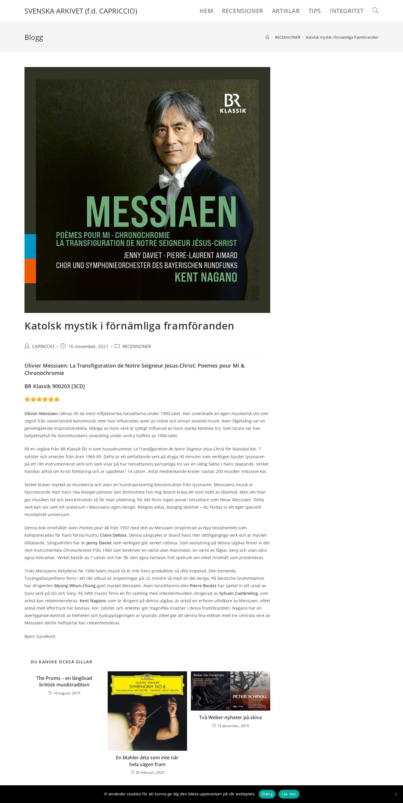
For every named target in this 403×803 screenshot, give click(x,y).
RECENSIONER (136, 346)
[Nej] (396, 794)
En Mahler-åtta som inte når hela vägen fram (147, 760)
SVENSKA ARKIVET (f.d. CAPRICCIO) (80, 11)
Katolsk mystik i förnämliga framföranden (342, 37)
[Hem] (267, 37)
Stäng (267, 793)
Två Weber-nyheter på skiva (230, 717)
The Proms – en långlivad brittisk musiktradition (64, 681)
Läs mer (288, 793)
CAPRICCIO (43, 346)
